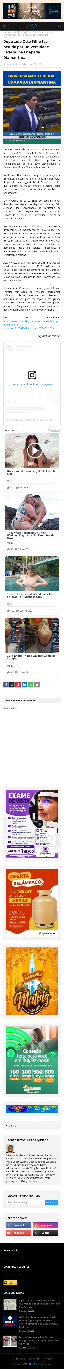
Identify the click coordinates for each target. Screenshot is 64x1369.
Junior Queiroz (13, 64)
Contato (48, 1358)
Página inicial (9, 32)
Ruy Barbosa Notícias (40, 1364)
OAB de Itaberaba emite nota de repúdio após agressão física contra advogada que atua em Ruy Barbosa (38, 1322)
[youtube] (18, 1233)
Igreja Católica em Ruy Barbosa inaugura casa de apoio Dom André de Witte (39, 1340)
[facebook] (18, 1225)
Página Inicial (19, 1358)
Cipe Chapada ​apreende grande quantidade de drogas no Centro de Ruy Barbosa (39, 1304)
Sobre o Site (35, 1358)
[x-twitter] (45, 1233)
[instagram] (45, 1225)
